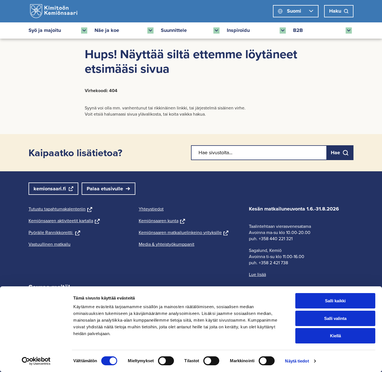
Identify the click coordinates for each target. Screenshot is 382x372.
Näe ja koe (107, 30)
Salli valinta (335, 318)
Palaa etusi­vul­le (105, 188)
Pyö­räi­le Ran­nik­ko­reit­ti (54, 232)
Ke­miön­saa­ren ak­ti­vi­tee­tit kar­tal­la (64, 220)
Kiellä (335, 335)
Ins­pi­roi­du (238, 30)
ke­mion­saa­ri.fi (50, 188)
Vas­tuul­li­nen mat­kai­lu (49, 244)
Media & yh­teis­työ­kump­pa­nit (166, 244)
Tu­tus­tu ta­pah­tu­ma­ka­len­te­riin (60, 209)
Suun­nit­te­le (174, 30)
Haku (335, 11)
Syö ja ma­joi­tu (45, 30)
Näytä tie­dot (297, 361)
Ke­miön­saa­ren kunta (162, 220)
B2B (298, 30)
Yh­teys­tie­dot (151, 209)
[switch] (166, 360)
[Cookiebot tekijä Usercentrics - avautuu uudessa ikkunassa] (36, 361)
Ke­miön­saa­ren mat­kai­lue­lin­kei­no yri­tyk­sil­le (183, 232)
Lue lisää (257, 274)
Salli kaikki (335, 300)
